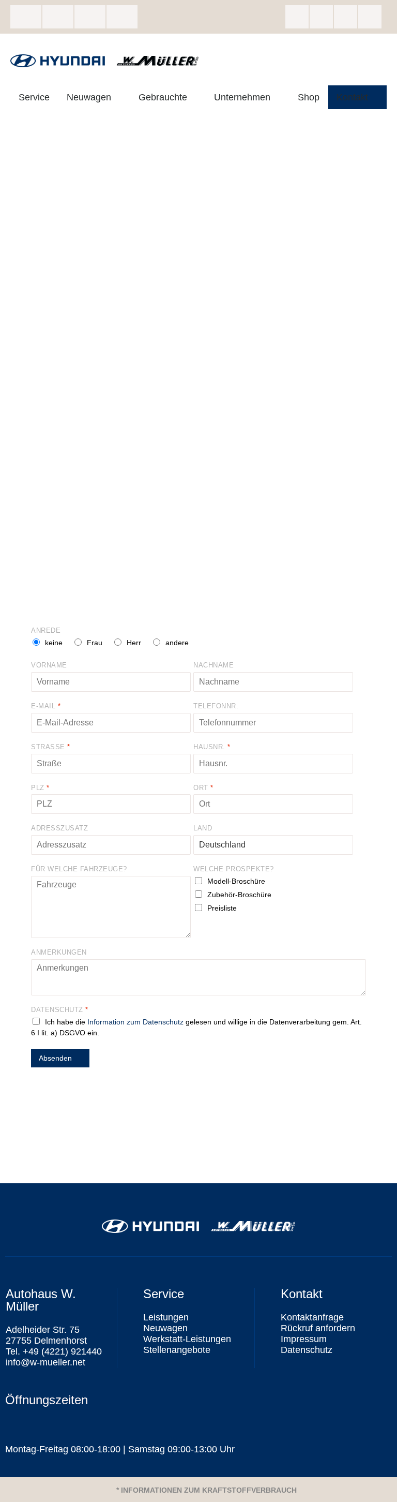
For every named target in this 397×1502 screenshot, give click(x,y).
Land (202, 828)
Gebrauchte (163, 97)
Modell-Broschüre (236, 881)
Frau (94, 642)
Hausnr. (211, 747)
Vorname (49, 665)
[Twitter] (345, 16)
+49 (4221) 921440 (57, 16)
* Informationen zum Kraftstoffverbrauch (206, 1490)
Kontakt (352, 97)
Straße (50, 747)
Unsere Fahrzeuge (122, 16)
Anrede (45, 630)
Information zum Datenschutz (135, 1022)
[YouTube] (369, 16)
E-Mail (45, 706)
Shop (308, 97)
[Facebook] (297, 16)
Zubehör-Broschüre (239, 894)
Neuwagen (89, 97)
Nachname (213, 665)
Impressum (304, 1339)
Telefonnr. (215, 706)
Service (34, 97)
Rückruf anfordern (318, 1328)
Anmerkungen (59, 952)
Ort (203, 788)
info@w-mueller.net (89, 16)
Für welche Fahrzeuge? (79, 869)
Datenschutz (59, 1010)
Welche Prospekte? (233, 869)
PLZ (40, 788)
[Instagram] (321, 16)
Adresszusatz (59, 828)
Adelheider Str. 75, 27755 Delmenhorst (25, 16)
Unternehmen (242, 97)
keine (54, 642)
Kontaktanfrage (312, 1317)
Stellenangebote (176, 1350)
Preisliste (222, 908)
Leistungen (166, 1317)
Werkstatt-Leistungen (187, 1339)
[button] (198, 1489)
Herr (134, 642)
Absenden (55, 1058)
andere (177, 642)
